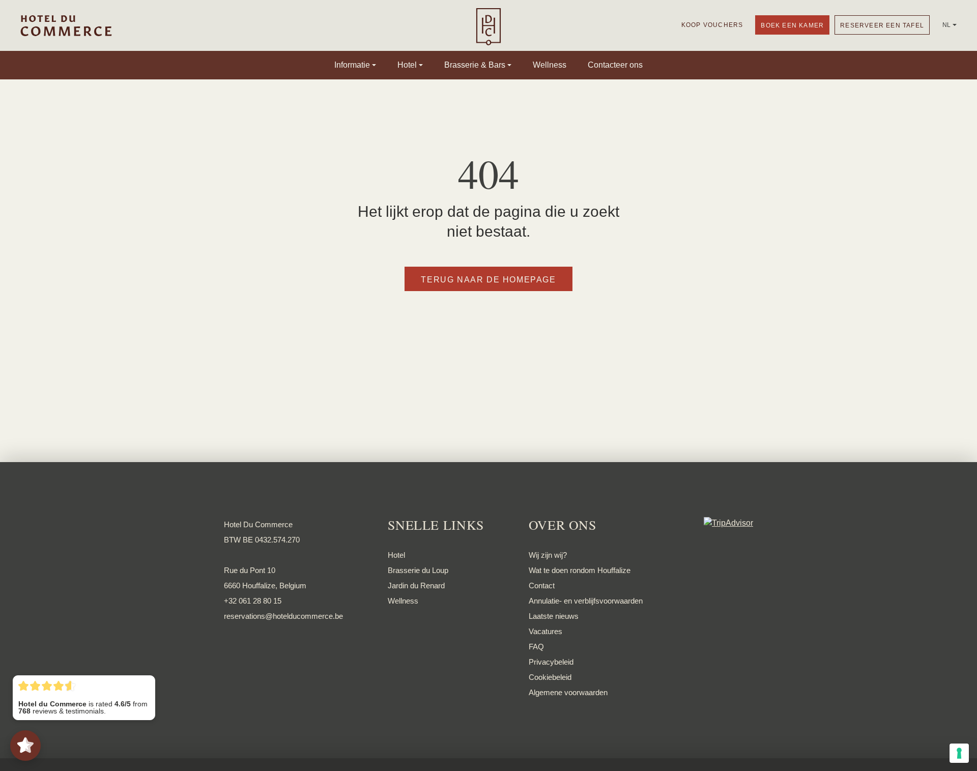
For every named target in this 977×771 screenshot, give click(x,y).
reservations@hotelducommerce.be (283, 616)
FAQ (536, 646)
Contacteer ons (615, 65)
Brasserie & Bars (474, 65)
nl (946, 24)
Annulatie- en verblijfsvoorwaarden (586, 600)
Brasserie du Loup (418, 570)
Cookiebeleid (550, 677)
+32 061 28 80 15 (252, 600)
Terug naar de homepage (488, 279)
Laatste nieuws (554, 616)
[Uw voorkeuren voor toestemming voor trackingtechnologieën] (959, 753)
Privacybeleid (551, 662)
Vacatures (545, 631)
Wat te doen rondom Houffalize (579, 570)
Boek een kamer (792, 25)
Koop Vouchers (712, 25)
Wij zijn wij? (548, 555)
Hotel (407, 65)
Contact (542, 585)
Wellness (549, 65)
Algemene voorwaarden (568, 692)
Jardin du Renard (416, 585)
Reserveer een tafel (882, 25)
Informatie (352, 65)
